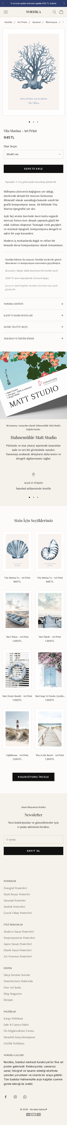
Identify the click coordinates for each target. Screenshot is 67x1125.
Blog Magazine (13, 993)
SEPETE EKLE (33, 168)
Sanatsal (36, 22)
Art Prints (22, 22)
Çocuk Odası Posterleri (18, 913)
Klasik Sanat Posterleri (17, 950)
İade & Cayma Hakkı (16, 1024)
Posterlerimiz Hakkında (18, 981)
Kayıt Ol (33, 850)
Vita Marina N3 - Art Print (50, 577)
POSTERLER (10, 880)
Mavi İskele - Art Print (50, 636)
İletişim (8, 1000)
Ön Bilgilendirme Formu (19, 1031)
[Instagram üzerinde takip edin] (15, 1097)
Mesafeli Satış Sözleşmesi (19, 1037)
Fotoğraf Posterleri (15, 888)
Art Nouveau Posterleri (18, 956)
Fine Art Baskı (12, 987)
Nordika (8, 22)
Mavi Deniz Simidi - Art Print (17, 695)
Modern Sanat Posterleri (19, 931)
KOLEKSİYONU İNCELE (33, 776)
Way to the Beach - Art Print (50, 755)
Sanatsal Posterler (15, 900)
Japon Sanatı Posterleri (18, 944)
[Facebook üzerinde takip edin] (5, 1097)
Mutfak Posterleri (14, 906)
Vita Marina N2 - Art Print (17, 577)
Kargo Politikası (13, 1018)
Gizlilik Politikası (14, 1043)
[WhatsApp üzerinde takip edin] (25, 1097)
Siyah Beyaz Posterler (17, 894)
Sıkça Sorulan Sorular (17, 975)
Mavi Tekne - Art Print (17, 636)
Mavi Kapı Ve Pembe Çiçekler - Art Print (50, 696)
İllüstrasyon (52, 22)
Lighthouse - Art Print (17, 755)
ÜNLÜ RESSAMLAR (13, 924)
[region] (33, 482)
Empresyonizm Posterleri (19, 937)
